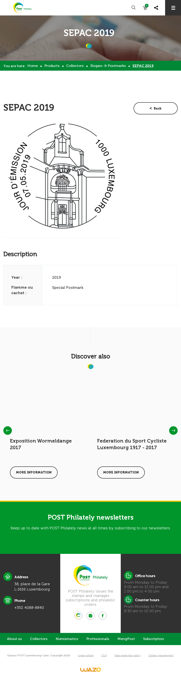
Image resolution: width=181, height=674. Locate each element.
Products (52, 66)
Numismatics (67, 639)
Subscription (153, 639)
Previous (7, 430)
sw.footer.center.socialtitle (78, 616)
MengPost (126, 639)
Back (158, 108)
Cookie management (160, 655)
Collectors (75, 66)
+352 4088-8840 (29, 607)
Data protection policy (128, 655)
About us (14, 639)
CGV (104, 655)
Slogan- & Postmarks (108, 66)
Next (173, 430)
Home (32, 66)
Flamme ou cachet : (22, 290)
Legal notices (86, 655)
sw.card (146, 6)
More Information (34, 472)
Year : (16, 277)
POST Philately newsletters (91, 517)
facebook (103, 616)
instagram (90, 616)
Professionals (97, 639)
